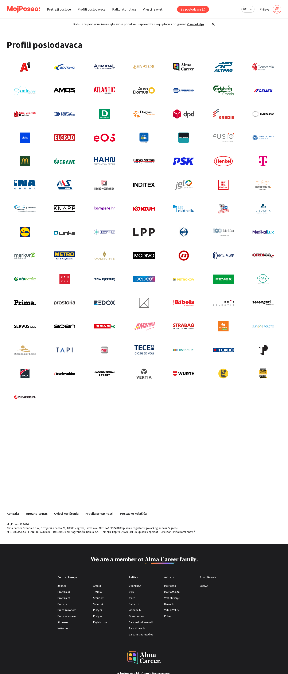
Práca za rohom (67, 610)
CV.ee (132, 598)
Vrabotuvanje (172, 598)
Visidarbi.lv (135, 610)
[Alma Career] (144, 657)
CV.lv (131, 592)
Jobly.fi (204, 586)
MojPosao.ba (172, 592)
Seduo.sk (98, 604)
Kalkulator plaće (124, 9)
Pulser (167, 616)
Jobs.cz (62, 586)
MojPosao (170, 586)
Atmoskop (63, 622)
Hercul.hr (169, 604)
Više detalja (195, 24)
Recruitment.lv (137, 628)
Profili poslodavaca (91, 9)
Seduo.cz (98, 598)
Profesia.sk (64, 592)
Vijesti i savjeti (153, 9)
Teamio (97, 592)
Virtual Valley (171, 610)
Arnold (97, 586)
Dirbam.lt (134, 604)
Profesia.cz (64, 598)
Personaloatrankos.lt (141, 622)
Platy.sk (97, 616)
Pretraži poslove (59, 9)
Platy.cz (97, 610)
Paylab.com (100, 622)
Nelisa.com (64, 628)
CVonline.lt (135, 586)
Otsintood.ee (136, 616)
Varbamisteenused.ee (141, 634)
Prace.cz (62, 604)
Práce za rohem (67, 616)
